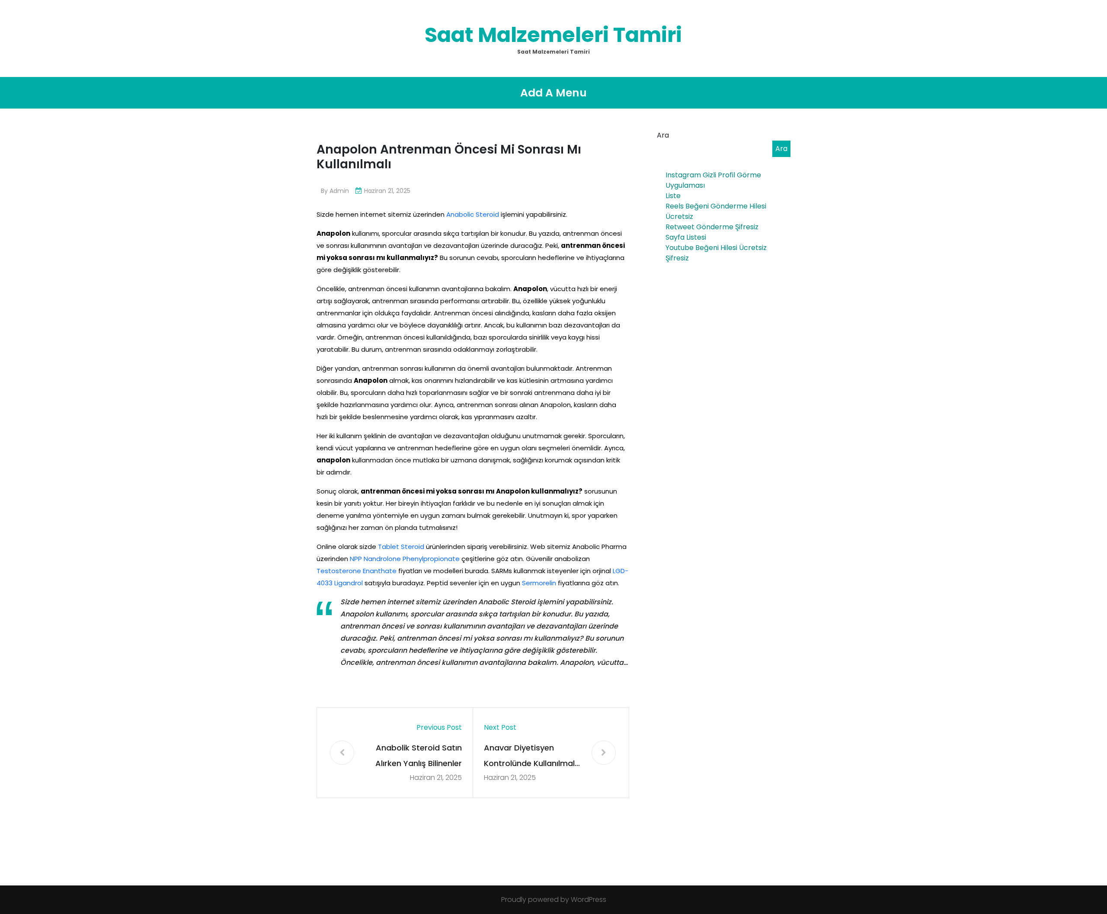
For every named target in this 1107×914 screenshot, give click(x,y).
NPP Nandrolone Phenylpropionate (405, 558)
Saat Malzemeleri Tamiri (553, 34)
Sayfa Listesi (685, 237)
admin (339, 190)
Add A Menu (553, 92)
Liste (673, 196)
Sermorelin (539, 582)
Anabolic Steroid (472, 214)
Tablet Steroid (401, 546)
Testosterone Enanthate (357, 570)
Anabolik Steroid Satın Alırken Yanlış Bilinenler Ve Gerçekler (418, 756)
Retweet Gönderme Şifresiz (711, 227)
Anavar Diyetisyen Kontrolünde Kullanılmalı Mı (530, 756)
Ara (663, 135)
